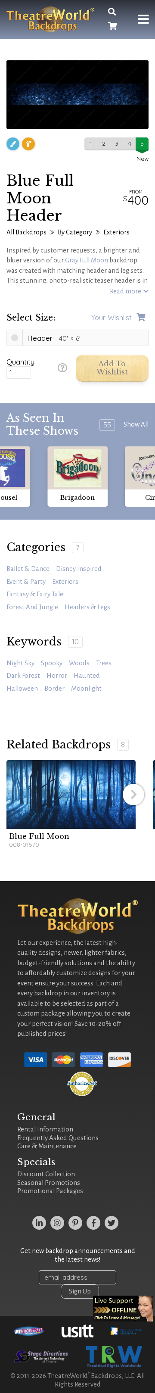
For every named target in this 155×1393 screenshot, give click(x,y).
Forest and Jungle (32, 607)
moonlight (86, 688)
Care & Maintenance (47, 1146)
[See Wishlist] (112, 26)
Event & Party (26, 581)
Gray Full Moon (86, 260)
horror (56, 675)
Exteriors (116, 232)
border (54, 688)
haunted (87, 675)
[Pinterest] (75, 1223)
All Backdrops (26, 232)
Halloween (22, 688)
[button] (133, 794)
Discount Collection (46, 1174)
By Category (75, 232)
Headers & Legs (87, 607)
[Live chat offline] (123, 1308)
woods (79, 663)
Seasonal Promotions (48, 1182)
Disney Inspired (79, 568)
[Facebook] (93, 1223)
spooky (51, 663)
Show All (136, 424)
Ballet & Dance (28, 568)
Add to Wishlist (112, 368)
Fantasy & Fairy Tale (34, 594)
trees (104, 663)
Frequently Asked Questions (58, 1137)
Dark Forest (23, 675)
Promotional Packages (50, 1190)
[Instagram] (57, 1223)
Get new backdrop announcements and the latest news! (77, 1255)
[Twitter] (111, 1223)
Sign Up (80, 1291)
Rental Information (45, 1129)
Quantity (20, 362)
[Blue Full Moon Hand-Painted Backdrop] (71, 794)
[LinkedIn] (39, 1223)
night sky (20, 663)
